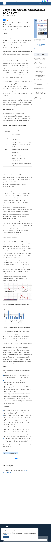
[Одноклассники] (7, 20)
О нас (8, 1)
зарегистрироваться (8, 472)
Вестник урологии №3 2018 (10, 453)
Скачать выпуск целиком (41, 45)
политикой (5, 534)
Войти (46, 3)
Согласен (6, 537)
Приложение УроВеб (19, 1)
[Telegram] (5, 20)
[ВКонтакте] (4, 20)
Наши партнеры (12, 1)
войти (25, 470)
